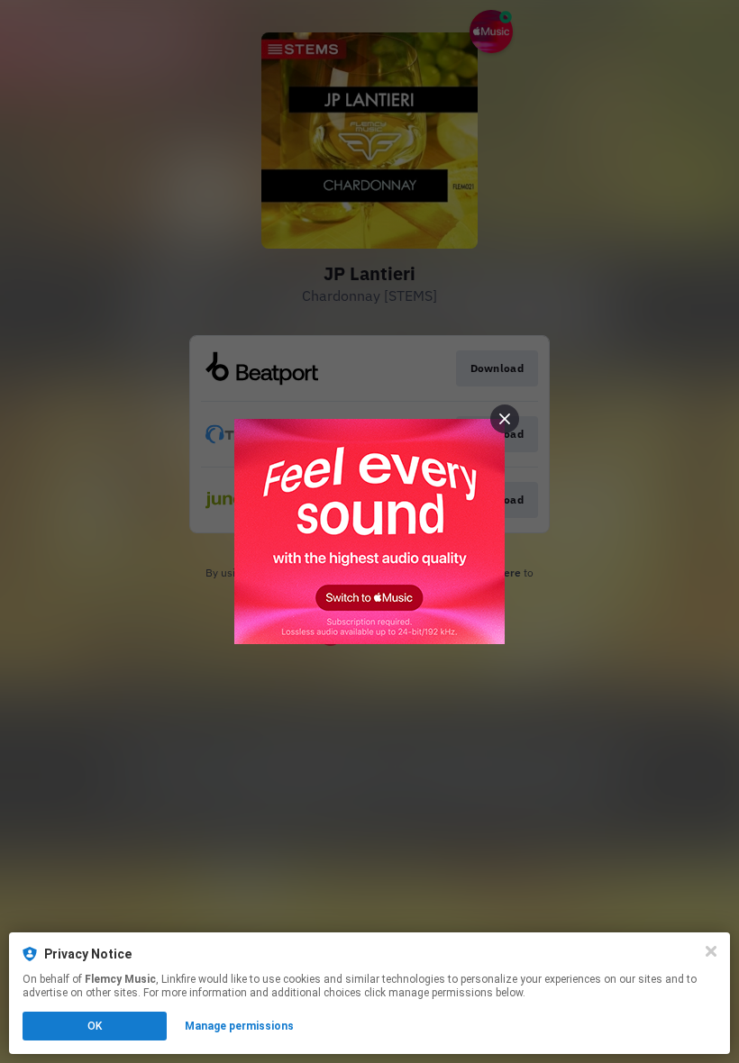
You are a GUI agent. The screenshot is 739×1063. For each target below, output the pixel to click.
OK (94, 1026)
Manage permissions (239, 1026)
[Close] (711, 951)
